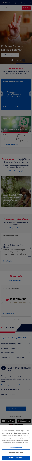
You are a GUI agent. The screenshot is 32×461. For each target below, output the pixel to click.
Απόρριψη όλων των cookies (16, 452)
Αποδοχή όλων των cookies (16, 457)
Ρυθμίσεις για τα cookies (16, 447)
